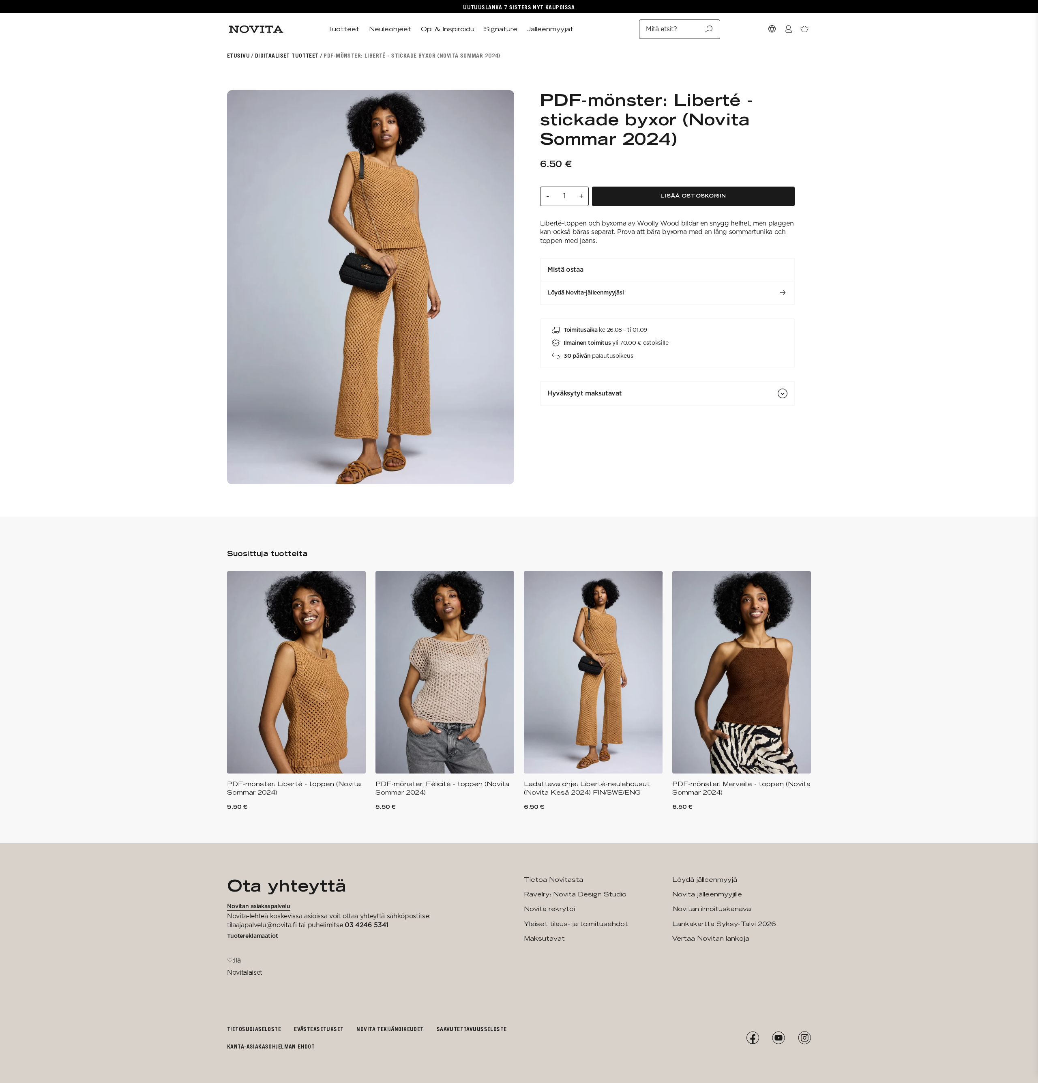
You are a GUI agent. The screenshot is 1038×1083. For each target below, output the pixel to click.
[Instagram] (804, 1037)
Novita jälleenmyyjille (707, 894)
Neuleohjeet (390, 29)
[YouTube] (778, 1037)
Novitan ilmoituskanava (711, 909)
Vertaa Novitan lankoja (710, 938)
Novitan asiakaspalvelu (258, 906)
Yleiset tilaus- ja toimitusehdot (576, 924)
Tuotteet (343, 29)
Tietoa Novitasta (553, 879)
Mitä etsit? (661, 29)
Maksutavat (544, 938)
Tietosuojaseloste (254, 1028)
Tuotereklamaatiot (252, 936)
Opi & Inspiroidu (447, 29)
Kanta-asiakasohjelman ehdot (271, 1046)
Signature (500, 29)
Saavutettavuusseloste (472, 1028)
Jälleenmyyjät (550, 29)
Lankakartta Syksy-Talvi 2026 (724, 924)
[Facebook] (752, 1037)
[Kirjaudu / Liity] (788, 29)
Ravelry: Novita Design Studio (575, 894)
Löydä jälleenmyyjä (704, 879)
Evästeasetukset (318, 1028)
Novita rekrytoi (549, 909)
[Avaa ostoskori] (804, 29)
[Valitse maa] (772, 29)
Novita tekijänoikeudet (389, 1028)
